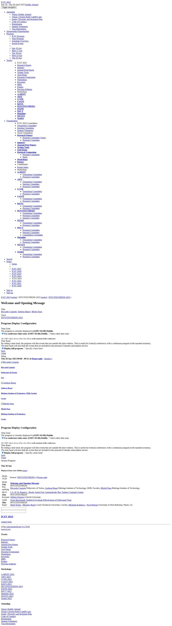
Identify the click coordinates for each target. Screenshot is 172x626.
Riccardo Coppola (9, 312)
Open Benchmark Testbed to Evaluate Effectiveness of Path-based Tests (40, 500)
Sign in (9, 290)
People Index (22, 167)
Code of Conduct (19, 22)
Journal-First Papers (25, 70)
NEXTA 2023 (7, 596)
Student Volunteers (20, 26)
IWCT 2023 (6, 591)
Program (10, 34)
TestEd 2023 (6, 598)
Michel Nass (37, 312)
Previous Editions (24, 89)
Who (3, 309)
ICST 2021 (16, 283)
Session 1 (48, 359)
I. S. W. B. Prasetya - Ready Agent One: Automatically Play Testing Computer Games (46, 492)
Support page (6, 529)
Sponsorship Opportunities (17, 31)
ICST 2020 (16, 286)
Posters (20, 87)
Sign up (9, 293)
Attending (10, 12)
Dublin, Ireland (31, 4)
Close (3, 353)
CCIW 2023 (6, 579)
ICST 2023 (6, 297)
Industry (20, 67)
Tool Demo (22, 75)
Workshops (22, 80)
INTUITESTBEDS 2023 (59, 297)
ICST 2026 (16, 271)
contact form (6, 522)
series (14, 297)
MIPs (19, 84)
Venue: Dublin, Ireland (21, 14)
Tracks (9, 60)
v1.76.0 (26, 527)
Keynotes (21, 82)
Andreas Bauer (24, 312)
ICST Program (18, 36)
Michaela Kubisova (77, 505)
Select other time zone (59, 334)
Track (3, 315)
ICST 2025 (16, 274)
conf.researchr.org (13, 527)
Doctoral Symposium (26, 77)
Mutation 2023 (7, 594)
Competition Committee (33, 235)
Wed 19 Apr (17, 55)
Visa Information (19, 29)
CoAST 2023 (7, 581)
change (25, 470)
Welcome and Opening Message (24, 483)
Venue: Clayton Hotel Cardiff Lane (27, 17)
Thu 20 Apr (17, 58)
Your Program (18, 38)
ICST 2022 (16, 281)
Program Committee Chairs (34, 138)
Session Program (8, 460)
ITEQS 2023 (6, 589)
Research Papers (24, 65)
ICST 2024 (16, 276)
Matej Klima (15, 505)
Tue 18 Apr (17, 53)
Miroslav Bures (29, 505)
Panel (25, 157)
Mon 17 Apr (17, 51)
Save (3, 351)
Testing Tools (23, 72)
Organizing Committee (27, 126)
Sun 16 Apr (17, 48)
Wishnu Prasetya (17, 497)
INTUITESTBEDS (26, 477)
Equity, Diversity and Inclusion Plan (27, 19)
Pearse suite (37, 359)
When (3, 356)
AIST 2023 (6, 577)
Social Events (17, 43)
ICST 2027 (16, 269)
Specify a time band (34, 348)
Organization (11, 121)
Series (14, 264)
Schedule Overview (20, 41)
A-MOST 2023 (7, 574)
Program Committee (31, 140)
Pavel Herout (92, 505)
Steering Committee (25, 128)
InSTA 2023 (6, 584)
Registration (17, 24)
